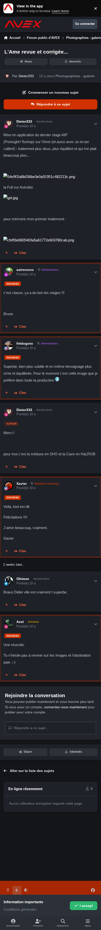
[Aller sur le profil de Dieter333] (7, 76)
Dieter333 (26, 76)
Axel (20, 622)
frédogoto (24, 343)
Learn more (9, 8)
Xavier (21, 484)
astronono (25, 270)
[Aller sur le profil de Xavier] (8, 485)
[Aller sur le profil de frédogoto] (8, 345)
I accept (86, 906)
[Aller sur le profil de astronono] (8, 271)
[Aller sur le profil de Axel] (8, 624)
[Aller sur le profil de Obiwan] (8, 580)
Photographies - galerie (75, 76)
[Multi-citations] (6, 253)
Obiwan (22, 579)
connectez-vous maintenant (65, 707)
